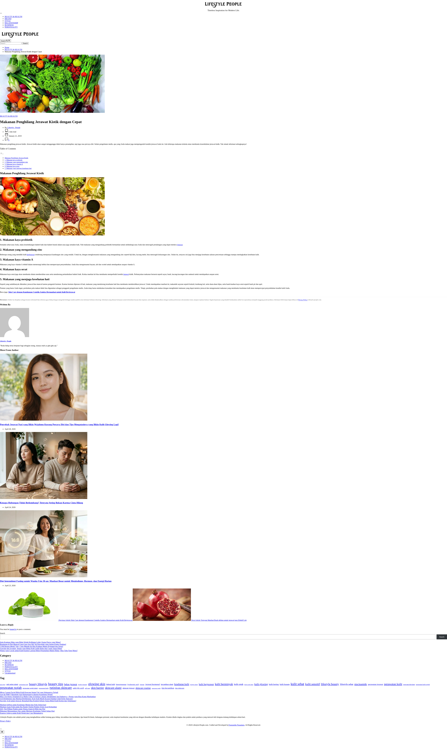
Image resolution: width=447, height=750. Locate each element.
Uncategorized (10, 673)
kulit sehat (297, 684)
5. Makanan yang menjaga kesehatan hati (18, 168)
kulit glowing (261, 684)
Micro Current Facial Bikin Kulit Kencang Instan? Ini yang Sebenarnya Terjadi (29, 692)
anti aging (2, 684)
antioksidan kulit (23, 684)
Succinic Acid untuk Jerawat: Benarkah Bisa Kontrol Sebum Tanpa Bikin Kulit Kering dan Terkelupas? (38, 701)
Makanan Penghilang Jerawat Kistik (16, 158)
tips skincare (179, 688)
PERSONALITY (11, 27)
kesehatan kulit (181, 684)
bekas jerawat (70, 684)
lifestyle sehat (346, 684)
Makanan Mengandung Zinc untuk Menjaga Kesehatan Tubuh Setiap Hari (27, 711)
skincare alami (113, 687)
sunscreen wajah (156, 688)
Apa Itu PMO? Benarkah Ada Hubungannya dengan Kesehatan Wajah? (26, 695)
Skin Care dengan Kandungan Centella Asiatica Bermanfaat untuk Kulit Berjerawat (41, 292)
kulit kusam (285, 684)
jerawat (180, 245)
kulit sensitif (312, 684)
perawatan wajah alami (30, 688)
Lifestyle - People (13, 128)
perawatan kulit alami (409, 684)
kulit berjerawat (206, 684)
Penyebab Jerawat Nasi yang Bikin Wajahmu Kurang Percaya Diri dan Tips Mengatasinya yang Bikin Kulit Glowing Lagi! (59, 424)
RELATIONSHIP (11, 23)
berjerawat (30, 255)
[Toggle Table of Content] (1, 154)
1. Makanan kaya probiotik (13, 160)
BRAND (8, 19)
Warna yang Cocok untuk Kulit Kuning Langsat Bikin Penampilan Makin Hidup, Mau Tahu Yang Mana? (39, 651)
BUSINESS (9, 25)
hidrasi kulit (110, 684)
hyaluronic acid (133, 684)
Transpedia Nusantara (236, 725)
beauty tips (55, 684)
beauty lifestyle (38, 684)
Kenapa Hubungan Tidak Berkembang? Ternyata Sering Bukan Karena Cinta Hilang (41, 503)
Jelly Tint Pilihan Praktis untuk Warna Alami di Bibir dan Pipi (22, 709)
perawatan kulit (393, 684)
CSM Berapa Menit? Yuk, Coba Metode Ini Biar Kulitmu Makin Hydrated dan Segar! (31, 646)
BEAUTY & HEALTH (13, 17)
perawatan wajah (11, 687)
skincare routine (143, 688)
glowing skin (96, 684)
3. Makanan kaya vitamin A (14, 164)
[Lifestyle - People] (14, 336)
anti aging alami (12, 684)
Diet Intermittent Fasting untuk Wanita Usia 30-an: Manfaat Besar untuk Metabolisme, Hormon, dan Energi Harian (56, 581)
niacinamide (360, 684)
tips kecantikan (168, 688)
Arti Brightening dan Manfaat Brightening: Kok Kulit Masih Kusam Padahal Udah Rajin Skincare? (36, 699)
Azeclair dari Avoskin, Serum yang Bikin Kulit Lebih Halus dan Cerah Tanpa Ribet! (31, 649)
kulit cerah (238, 684)
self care (87, 688)
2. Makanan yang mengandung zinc (16, 162)
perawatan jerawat (375, 684)
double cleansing (82, 684)
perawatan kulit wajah (423, 684)
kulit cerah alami (248, 684)
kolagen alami (194, 684)
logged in (13, 629)
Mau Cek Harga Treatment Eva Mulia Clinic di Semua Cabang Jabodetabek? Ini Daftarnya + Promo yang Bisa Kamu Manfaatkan (48, 697)
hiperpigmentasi (121, 684)
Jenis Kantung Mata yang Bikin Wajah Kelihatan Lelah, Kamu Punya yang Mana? (30, 642)
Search (2, 633)
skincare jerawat (128, 688)
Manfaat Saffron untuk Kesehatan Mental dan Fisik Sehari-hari (23, 705)
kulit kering (274, 684)
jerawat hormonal (152, 684)
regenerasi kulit (44, 688)
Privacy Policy (302, 300)
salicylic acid (78, 688)
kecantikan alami (167, 684)
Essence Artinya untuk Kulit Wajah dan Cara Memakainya (21, 713)
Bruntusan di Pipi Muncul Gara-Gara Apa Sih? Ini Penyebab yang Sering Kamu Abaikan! (33, 644)
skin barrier (97, 687)
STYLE (8, 21)
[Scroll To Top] (1, 729)
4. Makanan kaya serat (12, 166)
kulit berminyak (224, 684)
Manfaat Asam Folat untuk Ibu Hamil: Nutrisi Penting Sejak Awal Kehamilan (28, 707)
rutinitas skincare (61, 687)
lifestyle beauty (330, 684)
